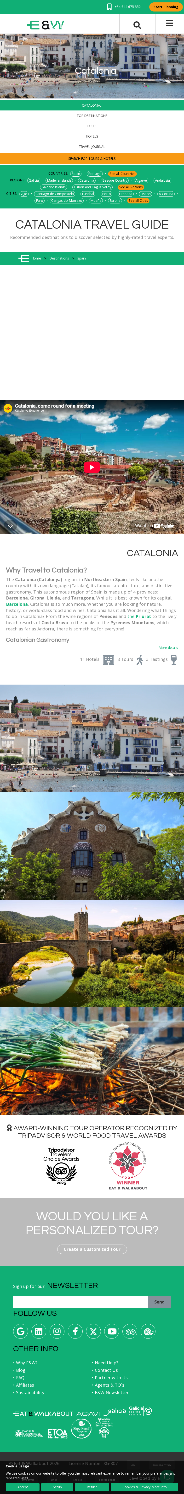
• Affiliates (23, 1385)
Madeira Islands (59, 180)
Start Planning (166, 7)
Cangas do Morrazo (66, 200)
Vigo (24, 193)
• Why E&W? (25, 1363)
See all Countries (122, 173)
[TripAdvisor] (129, 1333)
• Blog (19, 1370)
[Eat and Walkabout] (43, 1414)
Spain (76, 173)
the (130, 616)
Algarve (141, 180)
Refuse (92, 1487)
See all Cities (138, 200)
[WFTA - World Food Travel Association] (29, 1434)
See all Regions (131, 187)
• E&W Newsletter (110, 1392)
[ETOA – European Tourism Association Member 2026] (58, 1434)
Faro (39, 200)
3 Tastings (157, 659)
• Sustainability (28, 1392)
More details (168, 647)
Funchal (88, 193)
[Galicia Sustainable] (140, 1411)
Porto (106, 193)
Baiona (115, 200)
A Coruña (166, 193)
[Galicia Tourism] (114, 1412)
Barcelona (17, 604)
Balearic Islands (53, 187)
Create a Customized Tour (92, 1249)
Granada (125, 193)
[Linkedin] (38, 1333)
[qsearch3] (137, 24)
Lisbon (145, 193)
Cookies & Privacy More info (144, 1487)
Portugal (94, 173)
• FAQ (18, 1377)
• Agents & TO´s (108, 1385)
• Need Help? (105, 1363)
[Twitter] (93, 1333)
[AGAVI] (87, 1414)
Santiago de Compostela (54, 193)
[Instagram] (57, 1333)
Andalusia (162, 180)
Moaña (95, 200)
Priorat (142, 616)
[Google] (20, 1333)
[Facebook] (75, 1333)
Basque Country (114, 180)
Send (159, 1302)
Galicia (34, 180)
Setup (57, 1487)
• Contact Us (105, 1370)
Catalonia (87, 180)
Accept (22, 1487)
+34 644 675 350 (127, 6)
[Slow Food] (148, 1333)
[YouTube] (111, 1333)
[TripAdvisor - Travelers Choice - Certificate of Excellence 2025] (104, 1428)
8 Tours (125, 659)
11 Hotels (89, 659)
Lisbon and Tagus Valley (92, 187)
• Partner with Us (110, 1377)
